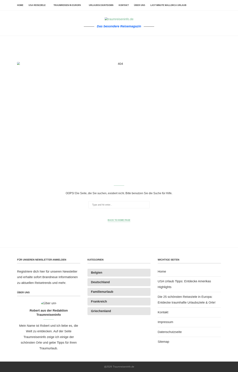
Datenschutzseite (170, 332)
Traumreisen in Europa (67, 5)
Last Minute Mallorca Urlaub (168, 5)
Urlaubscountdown (101, 5)
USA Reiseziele (37, 5)
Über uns (139, 5)
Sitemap (163, 341)
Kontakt (124, 5)
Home (20, 5)
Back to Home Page (119, 220)
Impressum (165, 322)
